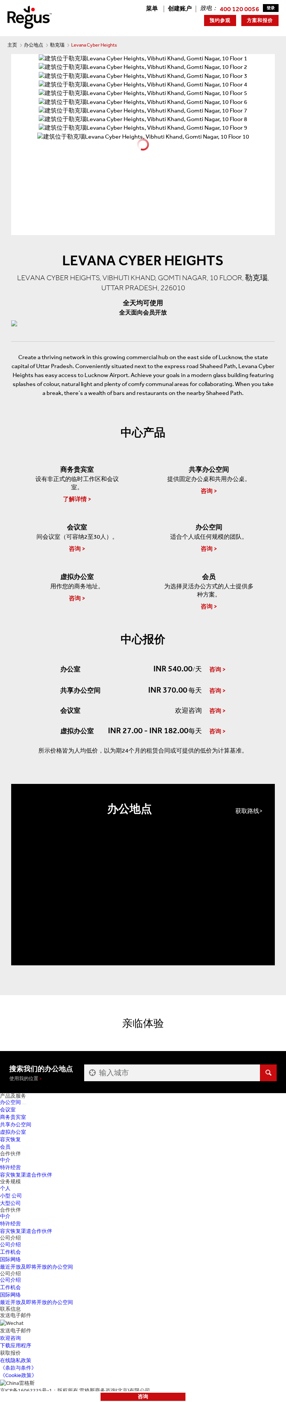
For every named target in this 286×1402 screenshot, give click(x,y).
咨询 (143, 1396)
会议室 (8, 1110)
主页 (12, 45)
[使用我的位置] (91, 1072)
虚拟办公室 (13, 1132)
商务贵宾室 (13, 1117)
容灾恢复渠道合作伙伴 (26, 1175)
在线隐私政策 (15, 1360)
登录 (271, 8)
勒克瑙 (57, 45)
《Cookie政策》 (18, 1375)
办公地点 (33, 45)
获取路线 (247, 810)
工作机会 (10, 1252)
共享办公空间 (15, 1124)
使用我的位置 (23, 1078)
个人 (5, 1188)
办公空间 (10, 1102)
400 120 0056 (239, 9)
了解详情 (75, 499)
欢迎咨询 (10, 1338)
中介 (5, 1160)
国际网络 (10, 1259)
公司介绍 (10, 1244)
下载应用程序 (15, 1345)
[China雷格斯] (29, 16)
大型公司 (10, 1203)
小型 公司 (11, 1196)
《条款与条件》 (18, 1368)
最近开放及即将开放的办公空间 (36, 1267)
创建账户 (180, 8)
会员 (5, 1147)
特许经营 (10, 1167)
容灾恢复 (10, 1139)
